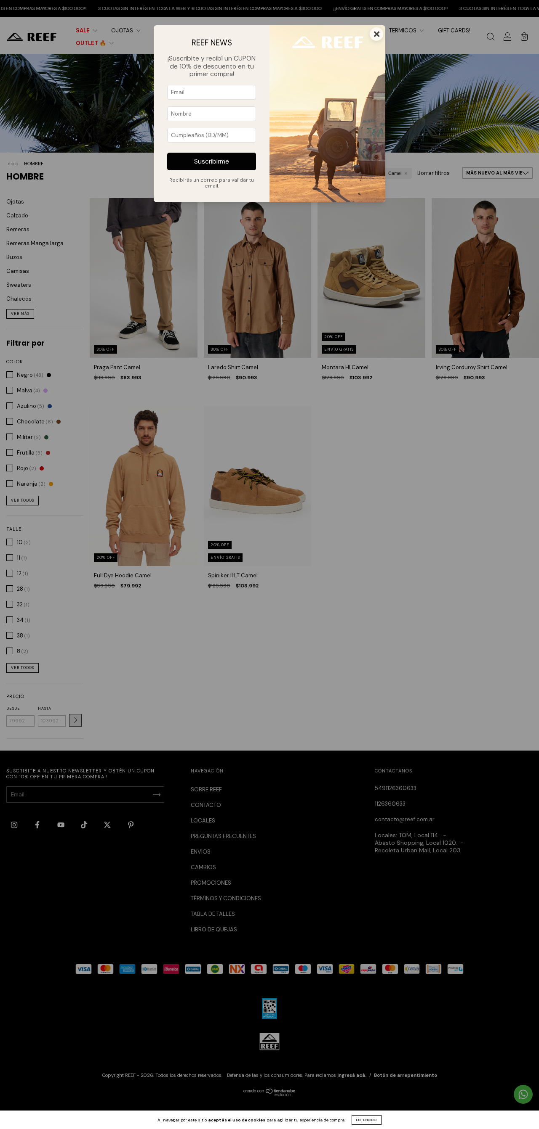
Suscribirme (211, 161)
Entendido (366, 1120)
